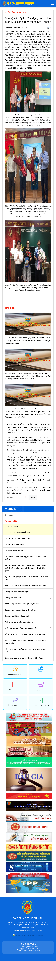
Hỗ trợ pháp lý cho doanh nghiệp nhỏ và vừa (25, 634)
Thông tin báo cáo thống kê (17, 591)
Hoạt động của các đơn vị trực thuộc (21, 610)
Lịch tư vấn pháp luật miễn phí (18, 532)
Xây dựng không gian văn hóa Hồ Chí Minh (24, 658)
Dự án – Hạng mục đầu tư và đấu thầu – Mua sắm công (26, 578)
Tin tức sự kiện (11, 521)
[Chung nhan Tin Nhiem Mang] (28, 935)
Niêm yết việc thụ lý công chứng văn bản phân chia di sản (25, 641)
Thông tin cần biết (13, 598)
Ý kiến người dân (15, 705)
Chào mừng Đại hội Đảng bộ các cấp (21, 628)
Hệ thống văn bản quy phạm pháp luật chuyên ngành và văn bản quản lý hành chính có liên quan (25, 568)
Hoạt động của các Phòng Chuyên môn (22, 604)
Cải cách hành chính (14, 550)
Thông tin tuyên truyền (15, 544)
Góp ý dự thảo (41, 690)
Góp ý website (15, 690)
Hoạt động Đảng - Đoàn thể (17, 616)
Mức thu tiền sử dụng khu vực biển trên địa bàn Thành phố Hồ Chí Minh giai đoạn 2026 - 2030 (29, 474)
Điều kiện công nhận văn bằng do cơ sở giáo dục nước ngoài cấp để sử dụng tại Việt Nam (29, 451)
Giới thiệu (9, 515)
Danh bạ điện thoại (41, 705)
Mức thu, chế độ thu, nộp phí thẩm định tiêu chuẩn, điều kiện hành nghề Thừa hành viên (29, 481)
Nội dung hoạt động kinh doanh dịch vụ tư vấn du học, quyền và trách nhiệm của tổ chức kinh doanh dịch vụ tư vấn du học (29, 490)
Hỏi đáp (41, 674)
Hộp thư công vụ (15, 674)
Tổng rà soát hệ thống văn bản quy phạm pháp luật (26, 650)
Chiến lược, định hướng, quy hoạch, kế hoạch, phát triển (25, 558)
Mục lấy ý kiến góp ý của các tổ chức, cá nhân (25, 585)
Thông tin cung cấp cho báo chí (19, 622)
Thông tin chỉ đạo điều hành (17, 538)
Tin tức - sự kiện (13, 527)
